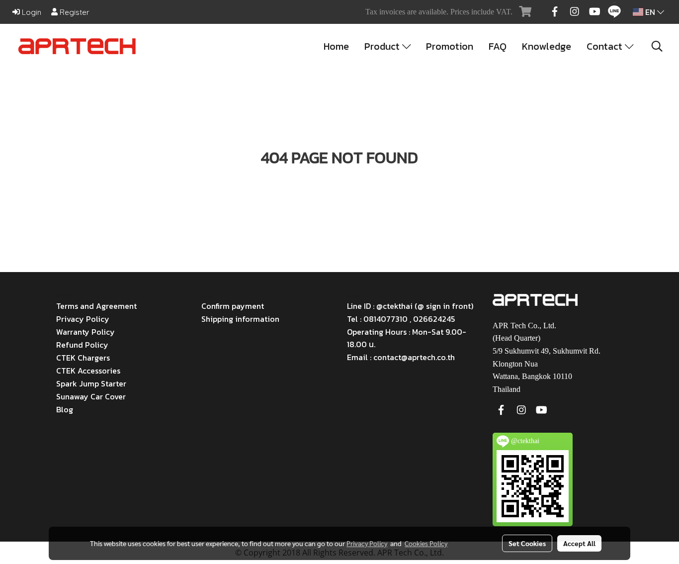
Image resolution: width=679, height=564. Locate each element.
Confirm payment (232, 306)
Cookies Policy (426, 543)
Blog (64, 409)
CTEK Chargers (83, 358)
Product (383, 46)
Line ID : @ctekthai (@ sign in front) (410, 306)
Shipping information (240, 319)
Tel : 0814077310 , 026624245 (401, 319)
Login (30, 12)
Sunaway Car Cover (91, 396)
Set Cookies (527, 543)
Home (336, 46)
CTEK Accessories (88, 370)
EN (650, 12)
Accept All (579, 543)
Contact (606, 46)
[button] (657, 46)
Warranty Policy (85, 332)
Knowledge (546, 46)
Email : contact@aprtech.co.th (401, 357)
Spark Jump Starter (91, 383)
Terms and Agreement (96, 306)
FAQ (498, 46)
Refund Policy (82, 345)
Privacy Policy (82, 319)
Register (73, 12)
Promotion (449, 46)
